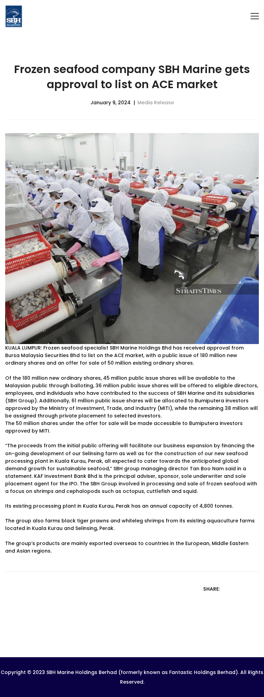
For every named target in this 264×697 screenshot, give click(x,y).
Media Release (156, 102)
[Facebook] (228, 588)
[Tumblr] (255, 588)
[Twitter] (237, 588)
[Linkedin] (246, 588)
